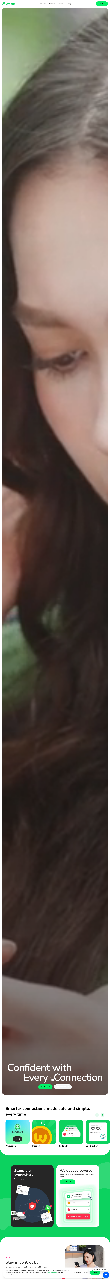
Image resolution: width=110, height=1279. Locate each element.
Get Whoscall (45, 1087)
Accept (95, 1273)
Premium (52, 4)
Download (102, 4)
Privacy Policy (52, 1273)
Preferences (77, 1273)
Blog (69, 4)
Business (60, 4)
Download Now (68, 1182)
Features (43, 4)
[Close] (103, 1272)
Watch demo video (63, 1087)
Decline (85, 1273)
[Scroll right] (102, 1115)
